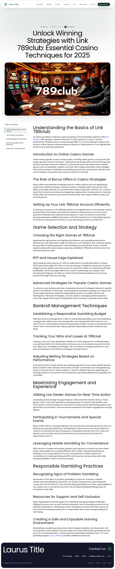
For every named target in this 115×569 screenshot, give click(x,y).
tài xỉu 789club (56, 536)
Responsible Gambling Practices (15, 148)
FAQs (84, 556)
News (77, 556)
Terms (104, 563)
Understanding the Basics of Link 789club (16, 130)
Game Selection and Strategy (15, 135)
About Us (91, 563)
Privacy (98, 563)
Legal (109, 563)
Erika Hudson (70, 27)
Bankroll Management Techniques (16, 139)
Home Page (67, 556)
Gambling (44, 27)
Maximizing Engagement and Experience (14, 143)
